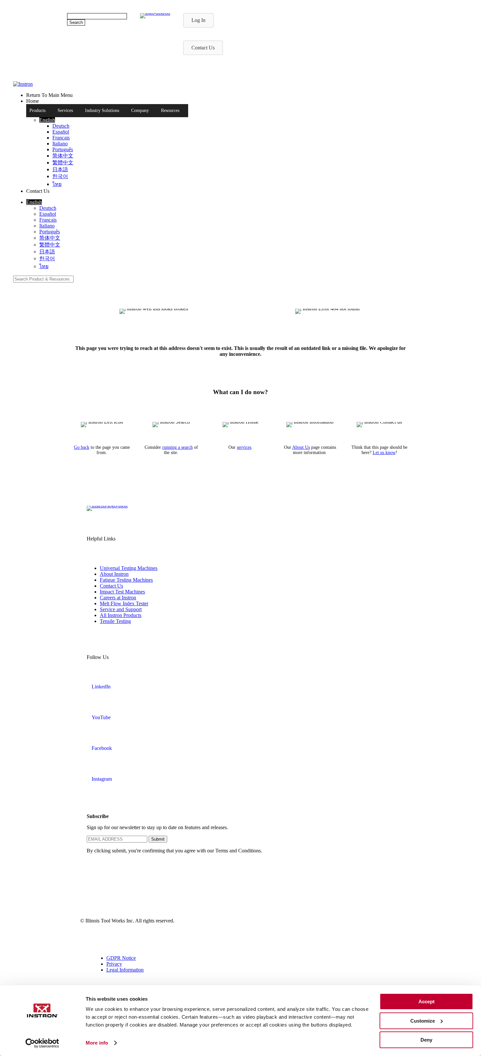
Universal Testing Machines (128, 568)
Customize (422, 1021)
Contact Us (111, 586)
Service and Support (121, 609)
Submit (158, 839)
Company (140, 110)
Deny (426, 1040)
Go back (81, 447)
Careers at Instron (118, 597)
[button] (47, 120)
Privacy (114, 964)
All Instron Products (120, 615)
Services (65, 110)
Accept (427, 1001)
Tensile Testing (115, 621)
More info (97, 1043)
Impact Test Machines (122, 591)
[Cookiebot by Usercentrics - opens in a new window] (42, 1043)
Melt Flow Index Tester (124, 603)
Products (37, 110)
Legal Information (125, 970)
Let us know (384, 452)
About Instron (114, 574)
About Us (301, 447)
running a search (177, 447)
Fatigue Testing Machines (126, 580)
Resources (170, 110)
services (244, 447)
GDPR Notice (121, 958)
